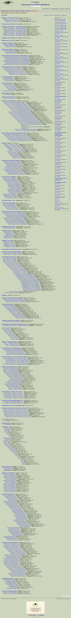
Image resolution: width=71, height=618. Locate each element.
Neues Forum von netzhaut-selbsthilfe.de (35, 4)
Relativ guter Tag (6, 440)
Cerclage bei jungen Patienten (8, 494)
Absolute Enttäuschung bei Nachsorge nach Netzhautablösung (15, 55)
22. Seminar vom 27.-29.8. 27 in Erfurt (10, 24)
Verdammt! (5, 443)
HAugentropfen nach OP (10, 234)
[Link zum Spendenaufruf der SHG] (35, 613)
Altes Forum (28, 10)
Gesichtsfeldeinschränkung (7, 578)
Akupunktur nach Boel (12, 153)
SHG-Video (23, 10)
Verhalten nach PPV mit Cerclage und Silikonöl (11, 251)
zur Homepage (35, 2)
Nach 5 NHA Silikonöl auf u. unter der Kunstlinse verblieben (14, 356)
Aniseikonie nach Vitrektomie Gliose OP (10, 542)
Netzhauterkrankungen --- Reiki (8, 200)
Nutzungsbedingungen (54, 8)
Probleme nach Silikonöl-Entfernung (9, 366)
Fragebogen (17, 10)
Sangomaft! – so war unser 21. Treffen (10, 17)
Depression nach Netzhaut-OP (8, 472)
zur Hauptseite (41, 615)
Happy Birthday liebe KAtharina (8, 226)
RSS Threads (64, 598)
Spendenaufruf (34, 10)
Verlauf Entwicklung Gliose (7, 76)
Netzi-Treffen (11, 10)
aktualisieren (46, 15)
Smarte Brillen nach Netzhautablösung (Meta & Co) (12, 400)
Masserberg (4, 143)
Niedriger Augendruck (6, 466)
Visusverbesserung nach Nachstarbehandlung (11, 348)
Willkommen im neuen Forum (8, 40)
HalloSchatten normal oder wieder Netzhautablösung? (13, 212)
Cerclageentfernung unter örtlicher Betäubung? (23, 274)
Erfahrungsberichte (5, 10)
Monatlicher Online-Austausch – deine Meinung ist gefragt (14, 26)
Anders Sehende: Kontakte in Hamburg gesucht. (12, 249)
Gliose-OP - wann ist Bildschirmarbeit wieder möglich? (13, 102)
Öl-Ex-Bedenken (5, 426)
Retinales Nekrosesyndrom (7, 49)
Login (43, 8)
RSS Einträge (59, 598)
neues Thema (4, 15)
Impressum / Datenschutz (65, 8)
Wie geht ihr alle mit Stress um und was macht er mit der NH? (15, 408)
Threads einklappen (57, 15)
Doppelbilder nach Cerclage (7, 240)
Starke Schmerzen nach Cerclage (9, 256)
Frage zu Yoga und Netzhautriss (8, 202)
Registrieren (47, 8)
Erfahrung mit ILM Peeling (7, 304)
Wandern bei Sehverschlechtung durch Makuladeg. (12, 297)
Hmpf (14, 452)
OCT (3, 419)
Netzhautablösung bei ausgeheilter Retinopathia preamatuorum (15, 324)
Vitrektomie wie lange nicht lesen (9, 96)
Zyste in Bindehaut (6, 93)
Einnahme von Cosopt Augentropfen (9, 591)
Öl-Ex (5, 431)
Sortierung (51, 15)
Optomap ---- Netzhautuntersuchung (9, 341)
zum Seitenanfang (32, 615)
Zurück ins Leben (5, 328)
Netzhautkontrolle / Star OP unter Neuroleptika (11, 405)
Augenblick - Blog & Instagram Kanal (9, 37)
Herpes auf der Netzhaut (7, 83)
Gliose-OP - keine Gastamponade (9, 100)
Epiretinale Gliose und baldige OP (9, 176)
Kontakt (68, 598)
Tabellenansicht (64, 15)
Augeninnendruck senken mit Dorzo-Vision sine (12, 66)
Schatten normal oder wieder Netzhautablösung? (12, 211)
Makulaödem (4, 295)
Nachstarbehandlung (6, 423)
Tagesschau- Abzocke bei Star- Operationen (11, 320)
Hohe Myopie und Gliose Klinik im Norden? (11, 160)
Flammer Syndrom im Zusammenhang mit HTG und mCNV (14, 133)
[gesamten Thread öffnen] (31, 24)
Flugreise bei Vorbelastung (7, 43)
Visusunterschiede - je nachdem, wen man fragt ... (12, 391)
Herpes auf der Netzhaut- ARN (9, 90)
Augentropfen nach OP (6, 230)
